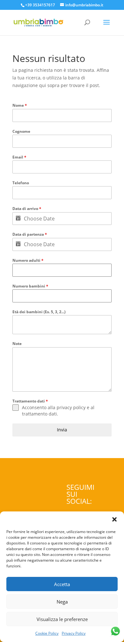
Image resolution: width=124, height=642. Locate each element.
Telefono (20, 183)
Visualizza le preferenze (62, 619)
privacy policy (71, 407)
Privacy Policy (74, 633)
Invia (62, 430)
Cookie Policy (47, 633)
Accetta (62, 584)
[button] (114, 519)
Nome (19, 105)
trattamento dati (39, 414)
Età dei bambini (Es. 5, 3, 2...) (38, 311)
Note (17, 343)
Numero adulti (28, 260)
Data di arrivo (26, 208)
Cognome (21, 131)
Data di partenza (29, 234)
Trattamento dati (30, 401)
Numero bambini (30, 286)
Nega (62, 601)
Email (19, 157)
